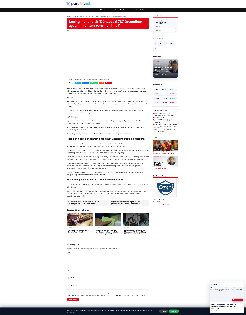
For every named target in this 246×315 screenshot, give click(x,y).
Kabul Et (174, 311)
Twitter (78, 83)
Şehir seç (158, 26)
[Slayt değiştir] (162, 204)
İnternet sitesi (72, 285)
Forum (130, 10)
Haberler (69, 16)
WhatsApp (94, 83)
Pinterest (108, 83)
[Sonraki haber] (174, 62)
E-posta (70, 278)
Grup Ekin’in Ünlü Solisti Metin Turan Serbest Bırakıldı (165, 130)
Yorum (70, 252)
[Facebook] (155, 43)
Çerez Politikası (141, 10)
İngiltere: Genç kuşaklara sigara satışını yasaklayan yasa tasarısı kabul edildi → (125, 203)
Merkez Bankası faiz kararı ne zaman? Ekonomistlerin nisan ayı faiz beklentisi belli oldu (165, 126)
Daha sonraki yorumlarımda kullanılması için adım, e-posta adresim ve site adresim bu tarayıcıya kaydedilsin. (106, 295)
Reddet (163, 311)
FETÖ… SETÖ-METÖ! (160, 117)
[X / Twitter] (160, 43)
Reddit (101, 83)
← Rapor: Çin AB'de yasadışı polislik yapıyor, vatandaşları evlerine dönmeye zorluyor (84, 203)
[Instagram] (166, 43)
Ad (68, 270)
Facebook (85, 83)
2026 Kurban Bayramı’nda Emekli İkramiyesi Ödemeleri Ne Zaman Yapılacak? (164, 121)
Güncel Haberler (105, 10)
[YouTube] (171, 43)
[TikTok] (155, 49)
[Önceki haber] (170, 62)
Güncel (76, 16)
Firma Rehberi (119, 10)
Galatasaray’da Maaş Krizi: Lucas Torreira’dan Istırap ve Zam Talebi (164, 114)
